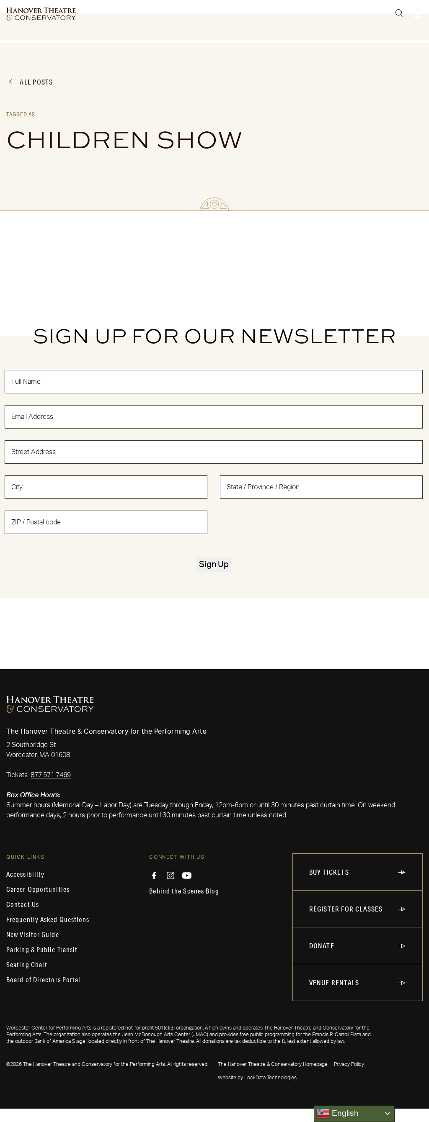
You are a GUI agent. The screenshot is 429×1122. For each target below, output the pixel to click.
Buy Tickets (329, 872)
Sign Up (214, 564)
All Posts (36, 81)
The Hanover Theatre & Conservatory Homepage (273, 1064)
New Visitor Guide (32, 934)
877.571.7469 (51, 775)
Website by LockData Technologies (257, 1077)
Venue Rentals (334, 982)
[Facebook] (154, 875)
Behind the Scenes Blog (184, 891)
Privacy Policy (349, 1064)
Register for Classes (346, 908)
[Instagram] (170, 875)
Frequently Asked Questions (48, 919)
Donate (321, 945)
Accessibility (25, 874)
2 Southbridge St (31, 745)
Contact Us (22, 904)
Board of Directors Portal (43, 980)
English (344, 1113)
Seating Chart (26, 964)
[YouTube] (187, 875)
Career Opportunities (38, 889)
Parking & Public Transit (42, 949)
